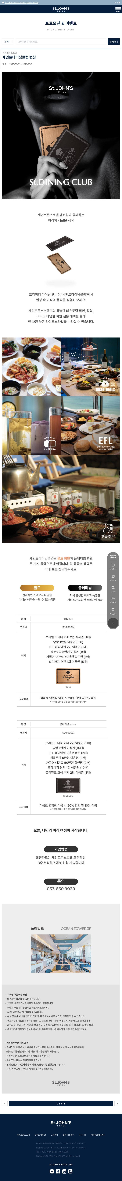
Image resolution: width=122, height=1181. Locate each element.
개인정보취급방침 (98, 1134)
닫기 (116, 2)
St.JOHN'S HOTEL (61, 9)
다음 (117, 1103)
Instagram (64, 1171)
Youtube (52, 1171)
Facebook (58, 1171)
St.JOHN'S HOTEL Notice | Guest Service (21, 2)
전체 (6, 41)
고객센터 (54, 1134)
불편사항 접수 (68, 1134)
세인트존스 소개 (23, 1134)
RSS (70, 1171)
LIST (62, 1103)
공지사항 (82, 1134)
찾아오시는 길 (40, 1134)
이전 (5, 1103)
